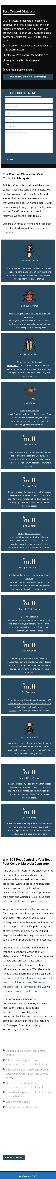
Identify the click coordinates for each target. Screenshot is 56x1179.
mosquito (14, 582)
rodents (10, 620)
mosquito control (13, 986)
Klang (37, 1025)
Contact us (42, 1142)
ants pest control (12, 978)
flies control (39, 982)
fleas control (24, 982)
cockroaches (12, 365)
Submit (10, 160)
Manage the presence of (29, 533)
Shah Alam (25, 1025)
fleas (9, 414)
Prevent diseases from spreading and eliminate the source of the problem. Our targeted (29, 454)
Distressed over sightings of (29, 362)
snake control (33, 991)
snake (10, 662)
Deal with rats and (29, 616)
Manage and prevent (29, 410)
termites (12, 710)
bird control (12, 991)
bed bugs (13, 320)
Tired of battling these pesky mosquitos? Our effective (29, 577)
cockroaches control (34, 978)
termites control (33, 986)
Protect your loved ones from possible (29, 658)
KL (4, 1025)
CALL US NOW (30, 1175)
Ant (8, 268)
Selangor (12, 1025)
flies (11, 459)
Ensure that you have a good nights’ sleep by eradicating (29, 315)
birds (12, 537)
